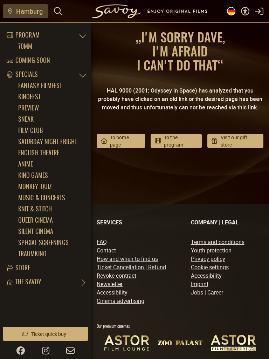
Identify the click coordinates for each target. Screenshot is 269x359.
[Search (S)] (58, 11)
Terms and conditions (217, 242)
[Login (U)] (259, 11)
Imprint (199, 284)
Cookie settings (210, 267)
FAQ (102, 242)
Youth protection (211, 250)
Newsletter (110, 284)
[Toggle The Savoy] (83, 283)
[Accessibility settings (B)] (245, 11)
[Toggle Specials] (83, 75)
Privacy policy (208, 259)
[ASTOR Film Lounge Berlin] (126, 342)
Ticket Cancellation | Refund (131, 267)
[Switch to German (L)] (231, 11)
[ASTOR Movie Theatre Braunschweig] (233, 343)
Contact (106, 250)
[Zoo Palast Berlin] (180, 342)
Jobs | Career (207, 292)
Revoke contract (116, 275)
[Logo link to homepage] (141, 11)
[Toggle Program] (83, 36)
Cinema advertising (120, 301)
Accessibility (112, 292)
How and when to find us (127, 259)
